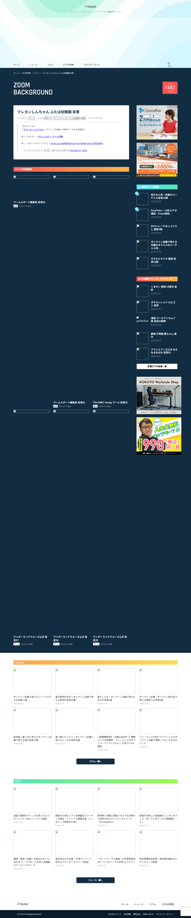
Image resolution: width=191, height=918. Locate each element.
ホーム (16, 64)
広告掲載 (127, 914)
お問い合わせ (148, 914)
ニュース (33, 64)
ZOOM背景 (68, 64)
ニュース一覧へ (95, 880)
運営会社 (136, 914)
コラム (50, 64)
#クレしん (42, 136)
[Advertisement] (95, 39)
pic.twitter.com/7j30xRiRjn (90, 143)
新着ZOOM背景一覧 (157, 366)
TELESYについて (91, 64)
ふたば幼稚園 (73, 118)
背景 (46, 118)
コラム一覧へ (95, 761)
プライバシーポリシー (165, 914)
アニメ (36, 73)
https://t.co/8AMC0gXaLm (63, 143)
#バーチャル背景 (55, 136)
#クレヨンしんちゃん (34, 129)
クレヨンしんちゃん (58, 118)
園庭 (83, 118)
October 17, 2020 (78, 150)
